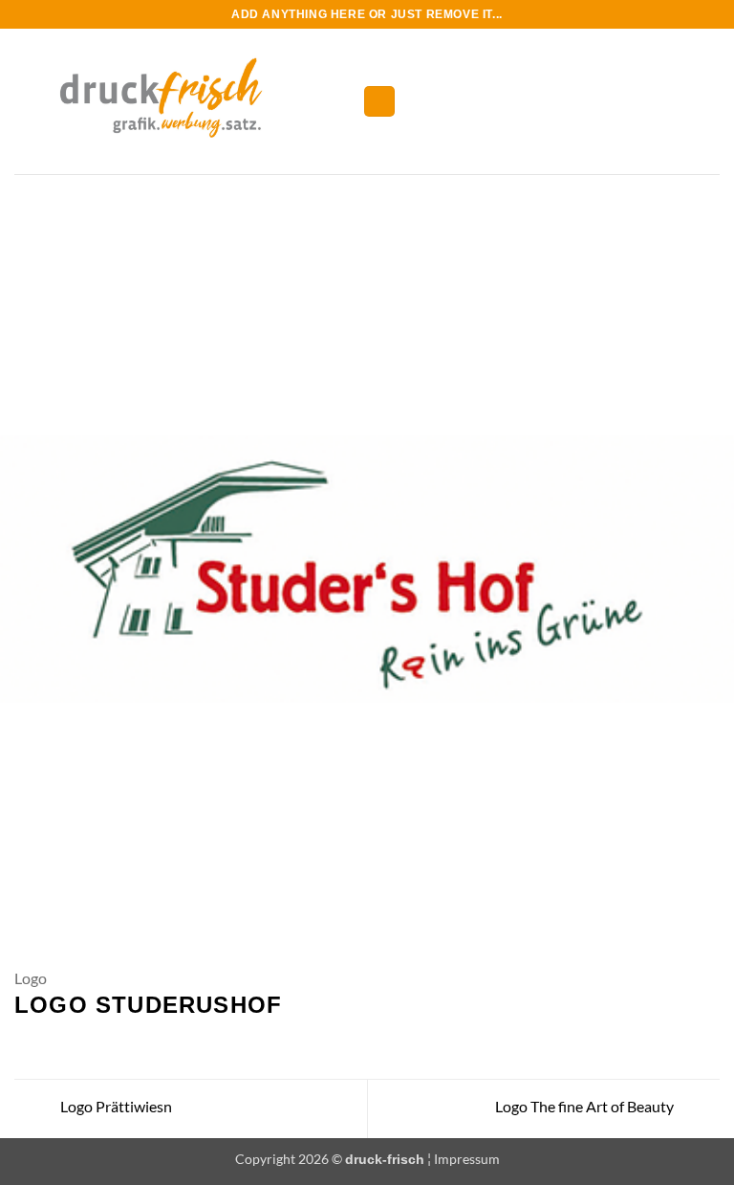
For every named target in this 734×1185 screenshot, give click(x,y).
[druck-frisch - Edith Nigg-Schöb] (181, 101)
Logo (30, 978)
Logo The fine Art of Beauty (586, 1106)
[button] (379, 102)
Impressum (467, 1159)
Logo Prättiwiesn (114, 1106)
